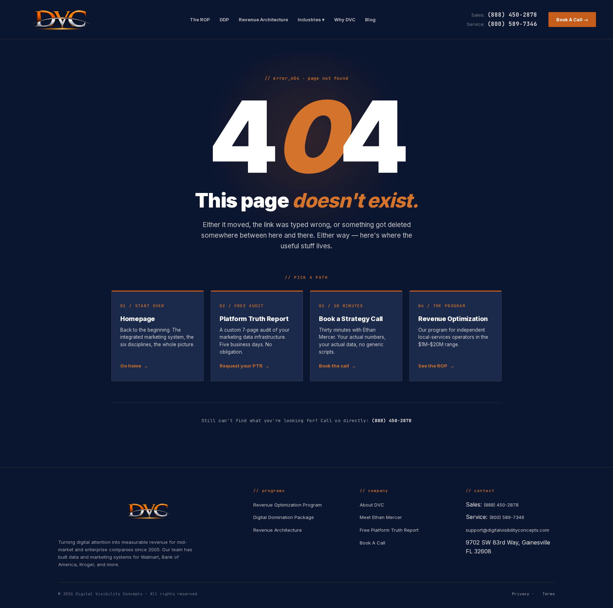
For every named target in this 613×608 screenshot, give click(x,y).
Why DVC (344, 19)
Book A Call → (572, 19)
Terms (548, 593)
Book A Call (372, 543)
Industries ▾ (311, 19)
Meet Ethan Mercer (381, 517)
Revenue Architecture (263, 19)
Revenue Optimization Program (287, 505)
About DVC (372, 505)
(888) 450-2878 (512, 14)
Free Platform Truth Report (389, 530)
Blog (370, 19)
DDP (224, 19)
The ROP (200, 19)
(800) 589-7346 (512, 24)
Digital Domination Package (283, 517)
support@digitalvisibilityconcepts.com (507, 530)
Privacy (520, 593)
